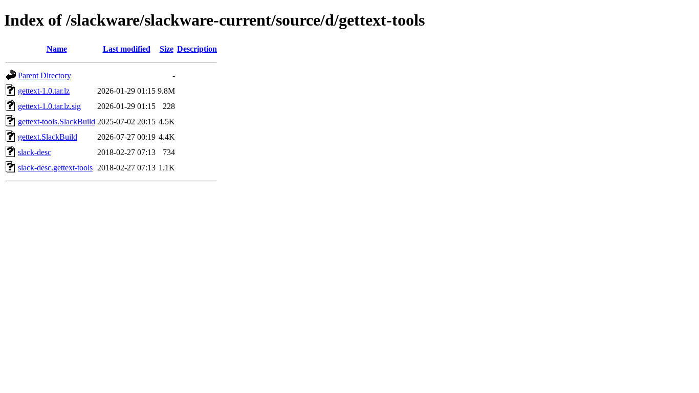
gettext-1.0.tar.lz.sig (49, 106)
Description (197, 49)
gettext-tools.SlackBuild (56, 121)
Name (57, 49)
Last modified (126, 49)
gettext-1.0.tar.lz (44, 90)
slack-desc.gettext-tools (55, 167)
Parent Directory (44, 75)
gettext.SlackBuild (47, 137)
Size (166, 49)
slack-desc (34, 152)
